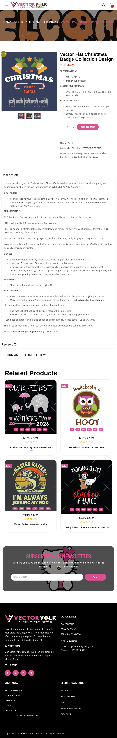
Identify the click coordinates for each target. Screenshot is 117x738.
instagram (23, 673)
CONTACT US (67, 624)
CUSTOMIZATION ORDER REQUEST (22, 715)
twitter (15, 673)
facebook (8, 673)
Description (10, 175)
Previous (5, 82)
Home (7, 22)
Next (53, 82)
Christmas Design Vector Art (79, 153)
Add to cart (88, 127)
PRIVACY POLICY (69, 629)
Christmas (51, 22)
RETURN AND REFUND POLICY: (24, 355)
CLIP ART (9, 705)
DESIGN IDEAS (12, 710)
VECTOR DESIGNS (27, 22)
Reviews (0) (9, 344)
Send (95, 577)
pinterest (31, 673)
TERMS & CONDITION (72, 634)
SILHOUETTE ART (13, 695)
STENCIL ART (11, 700)
